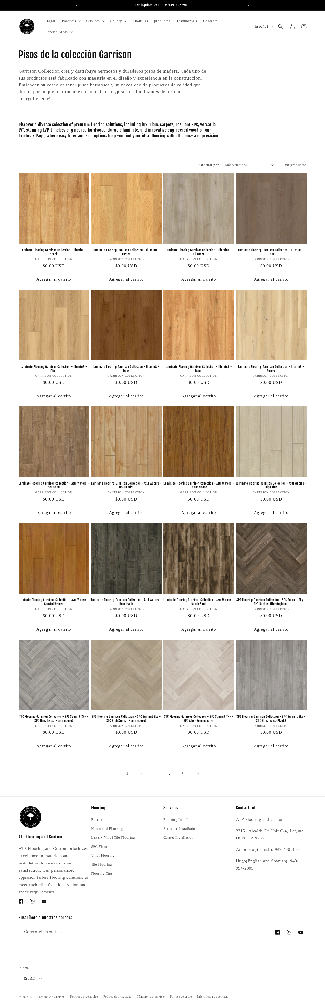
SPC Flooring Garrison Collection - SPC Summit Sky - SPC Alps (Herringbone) (198, 718)
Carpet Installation (178, 837)
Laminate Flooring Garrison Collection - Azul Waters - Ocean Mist (126, 485)
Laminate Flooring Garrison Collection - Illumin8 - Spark (54, 252)
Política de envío (181, 996)
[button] (71, 20)
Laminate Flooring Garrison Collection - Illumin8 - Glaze (271, 252)
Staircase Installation (180, 829)
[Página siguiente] (197, 773)
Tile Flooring (101, 864)
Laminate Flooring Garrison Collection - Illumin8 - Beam (199, 369)
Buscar (96, 819)
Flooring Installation (180, 819)
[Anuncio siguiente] (248, 5)
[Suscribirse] (107, 932)
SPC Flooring (102, 846)
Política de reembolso (84, 996)
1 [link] (127, 773)
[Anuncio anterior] (76, 5)
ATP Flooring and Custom (47, 996)
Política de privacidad (117, 996)
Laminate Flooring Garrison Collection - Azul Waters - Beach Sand (198, 602)
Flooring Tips (102, 873)
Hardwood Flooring (107, 829)
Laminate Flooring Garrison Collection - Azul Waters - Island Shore (198, 485)
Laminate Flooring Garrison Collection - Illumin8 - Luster (126, 252)
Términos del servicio (151, 996)
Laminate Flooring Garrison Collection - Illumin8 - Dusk (126, 369)
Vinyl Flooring (103, 855)
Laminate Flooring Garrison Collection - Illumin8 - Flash (54, 369)
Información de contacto (213, 996)
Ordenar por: (209, 165)
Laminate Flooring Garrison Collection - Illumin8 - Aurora (271, 369)
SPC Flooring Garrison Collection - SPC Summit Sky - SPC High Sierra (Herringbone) (126, 718)
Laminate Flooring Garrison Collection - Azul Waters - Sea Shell (54, 485)
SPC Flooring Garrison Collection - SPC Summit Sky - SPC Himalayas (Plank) (271, 718)
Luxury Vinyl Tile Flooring (113, 837)
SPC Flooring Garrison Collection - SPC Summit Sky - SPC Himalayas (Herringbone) (54, 718)
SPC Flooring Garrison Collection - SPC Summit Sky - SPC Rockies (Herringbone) (271, 602)
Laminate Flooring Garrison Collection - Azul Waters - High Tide (271, 485)
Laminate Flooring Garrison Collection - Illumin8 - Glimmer (199, 252)
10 (184, 773)
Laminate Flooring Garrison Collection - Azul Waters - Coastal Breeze (54, 602)
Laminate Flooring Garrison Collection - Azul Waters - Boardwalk (126, 602)
